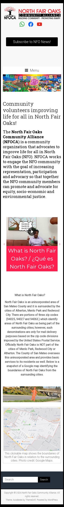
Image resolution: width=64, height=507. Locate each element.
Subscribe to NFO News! (32, 42)
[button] (4, 244)
